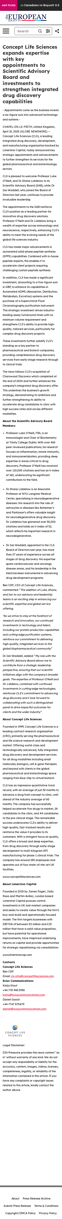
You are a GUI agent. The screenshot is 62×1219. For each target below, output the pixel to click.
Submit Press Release (17, 1205)
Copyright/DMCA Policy (20, 1213)
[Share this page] (57, 31)
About (15, 1198)
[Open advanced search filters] (48, 31)
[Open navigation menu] (6, 31)
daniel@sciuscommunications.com (24, 1008)
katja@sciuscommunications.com (24, 994)
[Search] (40, 31)
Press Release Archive (37, 1198)
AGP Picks (8, 5)
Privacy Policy (48, 1213)
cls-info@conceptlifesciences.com (32, 976)
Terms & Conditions (46, 1205)
